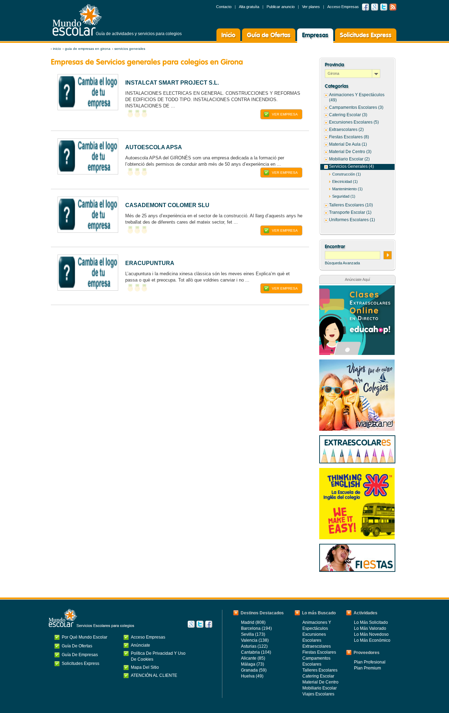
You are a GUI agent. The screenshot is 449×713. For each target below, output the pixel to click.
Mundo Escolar (77, 20)
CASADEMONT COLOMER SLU (167, 205)
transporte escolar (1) (350, 212)
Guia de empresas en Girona (87, 49)
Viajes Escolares (318, 694)
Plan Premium (367, 668)
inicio (57, 49)
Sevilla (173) (253, 634)
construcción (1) (346, 174)
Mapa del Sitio (145, 667)
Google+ (191, 624)
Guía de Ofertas (268, 35)
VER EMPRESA (285, 114)
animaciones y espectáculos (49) (356, 97)
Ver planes (311, 7)
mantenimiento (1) (347, 189)
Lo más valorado (370, 628)
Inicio (228, 35)
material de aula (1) (348, 144)
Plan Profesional (370, 662)
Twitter (383, 7)
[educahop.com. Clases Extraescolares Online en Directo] (357, 289)
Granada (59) (254, 670)
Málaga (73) (252, 664)
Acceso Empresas (343, 7)
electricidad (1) (345, 181)
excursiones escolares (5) (354, 122)
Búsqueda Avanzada (342, 263)
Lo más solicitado (371, 622)
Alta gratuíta (249, 7)
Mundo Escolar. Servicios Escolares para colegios (91, 618)
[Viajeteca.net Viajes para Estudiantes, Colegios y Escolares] (357, 363)
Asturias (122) (254, 646)
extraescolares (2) (346, 129)
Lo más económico (372, 640)
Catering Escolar (318, 676)
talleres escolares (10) (351, 205)
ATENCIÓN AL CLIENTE (154, 675)
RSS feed (392, 7)
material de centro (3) (350, 151)
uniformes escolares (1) (352, 219)
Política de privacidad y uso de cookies (158, 656)
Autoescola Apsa (153, 147)
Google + (374, 7)
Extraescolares (316, 646)
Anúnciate (140, 645)
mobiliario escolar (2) (349, 159)
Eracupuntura (149, 263)
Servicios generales (129, 49)
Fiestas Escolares (319, 652)
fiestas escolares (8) (349, 136)
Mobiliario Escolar (319, 688)
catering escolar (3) (348, 114)
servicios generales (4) (351, 166)
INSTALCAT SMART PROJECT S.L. (172, 83)
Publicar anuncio (281, 7)
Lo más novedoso (371, 634)
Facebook (365, 7)
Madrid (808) (253, 622)
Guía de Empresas (80, 654)
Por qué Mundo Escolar (84, 637)
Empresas (315, 35)
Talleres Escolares (319, 670)
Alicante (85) (253, 658)
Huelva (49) (252, 676)
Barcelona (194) (256, 628)
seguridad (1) (343, 196)
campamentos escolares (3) (356, 107)
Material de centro (320, 682)
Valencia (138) (255, 640)
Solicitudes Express (365, 35)
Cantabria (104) (256, 652)
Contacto (224, 7)
